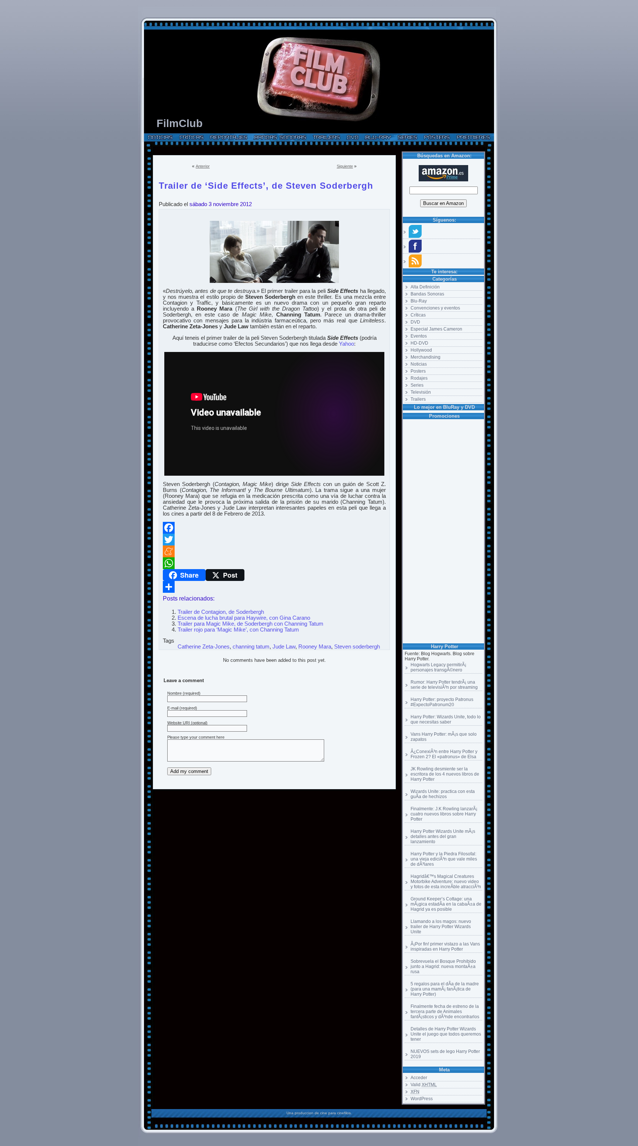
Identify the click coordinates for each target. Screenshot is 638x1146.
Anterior (203, 166)
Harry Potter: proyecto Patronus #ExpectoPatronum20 (442, 702)
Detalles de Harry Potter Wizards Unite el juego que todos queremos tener (446, 1034)
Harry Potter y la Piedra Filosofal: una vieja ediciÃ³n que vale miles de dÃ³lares (444, 859)
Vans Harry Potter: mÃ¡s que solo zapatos (444, 737)
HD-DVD (419, 343)
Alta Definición (425, 287)
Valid (424, 1084)
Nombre (174, 693)
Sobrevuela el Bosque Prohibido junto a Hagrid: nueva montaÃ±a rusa (443, 966)
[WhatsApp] (274, 563)
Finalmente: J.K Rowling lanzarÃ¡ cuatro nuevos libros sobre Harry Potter (444, 814)
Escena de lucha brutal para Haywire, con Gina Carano (244, 618)
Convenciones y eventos (435, 308)
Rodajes (419, 378)
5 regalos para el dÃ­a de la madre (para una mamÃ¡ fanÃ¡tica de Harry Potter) (445, 989)
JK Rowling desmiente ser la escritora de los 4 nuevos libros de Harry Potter (445, 774)
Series (417, 385)
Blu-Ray (419, 301)
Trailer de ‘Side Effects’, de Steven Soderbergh (266, 184)
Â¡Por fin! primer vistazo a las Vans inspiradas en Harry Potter (445, 946)
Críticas (418, 315)
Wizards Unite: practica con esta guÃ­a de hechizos (443, 794)
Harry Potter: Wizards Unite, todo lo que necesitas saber (446, 719)
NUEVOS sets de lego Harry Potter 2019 (445, 1054)
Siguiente (345, 166)
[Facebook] (274, 528)
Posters (418, 371)
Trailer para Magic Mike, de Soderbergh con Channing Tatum (250, 624)
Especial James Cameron (436, 329)
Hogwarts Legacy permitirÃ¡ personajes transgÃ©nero (438, 667)
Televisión (421, 392)
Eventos (419, 336)
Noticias (419, 364)
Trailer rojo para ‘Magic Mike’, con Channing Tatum (238, 630)
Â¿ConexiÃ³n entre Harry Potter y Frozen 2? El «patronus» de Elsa (444, 754)
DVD (415, 322)
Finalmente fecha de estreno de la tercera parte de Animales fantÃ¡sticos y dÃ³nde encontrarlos (445, 1011)
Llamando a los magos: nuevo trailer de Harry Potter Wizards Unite (441, 926)
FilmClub (180, 123)
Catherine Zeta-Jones (204, 647)
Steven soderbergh (357, 647)
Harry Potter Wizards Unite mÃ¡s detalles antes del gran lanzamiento (443, 836)
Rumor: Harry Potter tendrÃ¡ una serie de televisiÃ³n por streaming (444, 685)
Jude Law (283, 647)
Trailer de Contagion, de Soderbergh (221, 612)
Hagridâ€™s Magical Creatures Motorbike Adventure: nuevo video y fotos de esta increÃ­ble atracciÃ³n (446, 881)
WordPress (422, 1098)
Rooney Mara (314, 647)
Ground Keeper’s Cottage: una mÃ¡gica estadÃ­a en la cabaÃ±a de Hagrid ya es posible (446, 904)
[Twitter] (274, 539)
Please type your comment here (195, 737)
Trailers (418, 399)
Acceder (419, 1077)
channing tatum (251, 647)
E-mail (172, 708)
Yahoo (346, 344)
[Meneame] (274, 551)
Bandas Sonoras (427, 294)
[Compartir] (274, 587)
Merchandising (425, 357)
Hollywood (421, 350)
